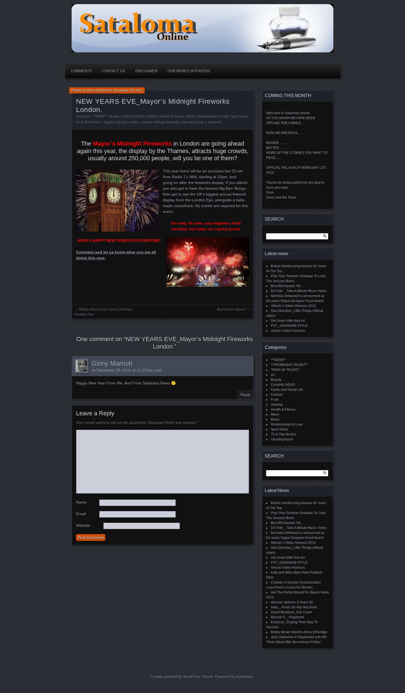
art (273, 375)
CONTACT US (113, 71)
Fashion (153, 116)
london (134, 122)
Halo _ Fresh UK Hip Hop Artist (294, 607)
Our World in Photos (189, 71)
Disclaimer (146, 71)
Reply (245, 394)
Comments (81, 71)
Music (191, 116)
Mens (275, 414)
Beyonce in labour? (231, 309)
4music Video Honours (288, 331)
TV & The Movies (88, 122)
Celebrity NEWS (133, 116)
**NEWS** (99, 116)
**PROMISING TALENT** (289, 365)
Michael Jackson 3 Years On (292, 602)
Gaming (277, 404)
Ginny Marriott (97, 90)
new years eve (193, 122)
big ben (121, 122)
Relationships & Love (213, 116)
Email (81, 514)
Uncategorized (282, 439)
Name (81, 502)
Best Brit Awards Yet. (286, 286)
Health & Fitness (172, 116)
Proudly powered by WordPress (175, 677)
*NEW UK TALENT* (285, 370)
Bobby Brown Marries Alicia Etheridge (299, 632)
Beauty (114, 116)
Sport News (239, 116)
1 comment (213, 122)
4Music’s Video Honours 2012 (293, 306)
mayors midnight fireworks (160, 122)
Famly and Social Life (287, 390)
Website (83, 525)
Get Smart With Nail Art (288, 321)
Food (275, 400)
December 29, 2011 (128, 90)
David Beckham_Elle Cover (291, 612)
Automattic (244, 677)
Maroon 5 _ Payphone (287, 617)
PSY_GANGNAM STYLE (289, 326)
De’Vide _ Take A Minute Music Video (298, 291)
